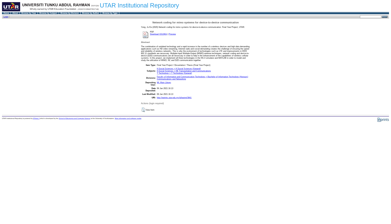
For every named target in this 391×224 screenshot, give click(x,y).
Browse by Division (69, 13)
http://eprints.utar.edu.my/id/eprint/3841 (174, 98)
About (15, 13)
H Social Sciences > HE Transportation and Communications (184, 71)
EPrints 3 (36, 118)
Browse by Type (109, 13)
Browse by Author (90, 13)
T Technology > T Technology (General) (174, 73)
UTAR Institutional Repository (139, 5)
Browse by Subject (48, 13)
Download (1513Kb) (158, 34)
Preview (172, 34)
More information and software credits (128, 118)
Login (6, 17)
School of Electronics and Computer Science (74, 118)
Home (6, 13)
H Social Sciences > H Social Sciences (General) (179, 68)
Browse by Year (28, 13)
